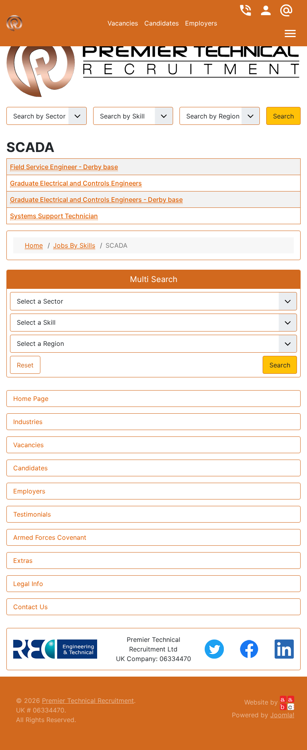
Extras (22, 560)
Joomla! (282, 715)
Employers (201, 23)
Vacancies (123, 23)
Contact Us (30, 607)
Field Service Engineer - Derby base (64, 167)
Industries (27, 422)
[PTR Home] (40, 59)
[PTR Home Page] (191, 59)
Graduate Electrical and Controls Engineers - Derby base (96, 199)
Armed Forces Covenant (49, 537)
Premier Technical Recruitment (88, 701)
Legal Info (28, 584)
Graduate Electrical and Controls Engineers (76, 183)
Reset (25, 365)
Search (283, 116)
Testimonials (32, 514)
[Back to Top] (153, 735)
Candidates (161, 23)
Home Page (30, 399)
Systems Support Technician (54, 216)
